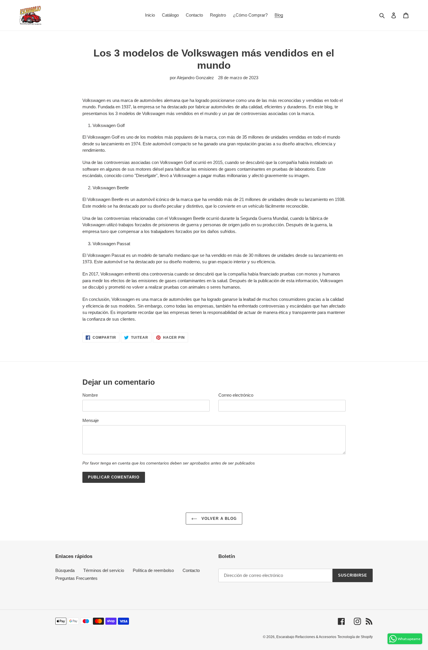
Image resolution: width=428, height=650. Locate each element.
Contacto (191, 570)
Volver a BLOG (218, 518)
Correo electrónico (235, 395)
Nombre (90, 395)
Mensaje (90, 420)
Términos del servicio (103, 570)
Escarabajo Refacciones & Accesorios (306, 637)
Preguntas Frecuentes (76, 578)
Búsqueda (65, 570)
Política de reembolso (153, 570)
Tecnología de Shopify (355, 637)
